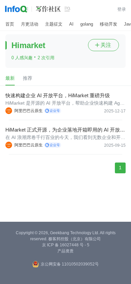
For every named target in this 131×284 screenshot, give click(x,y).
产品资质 (65, 251)
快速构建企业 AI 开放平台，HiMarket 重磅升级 (57, 95)
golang (86, 24)
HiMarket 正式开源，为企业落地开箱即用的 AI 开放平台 (65, 130)
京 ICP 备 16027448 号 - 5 (65, 245)
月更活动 (29, 24)
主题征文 (53, 24)
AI (71, 24)
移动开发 (108, 24)
